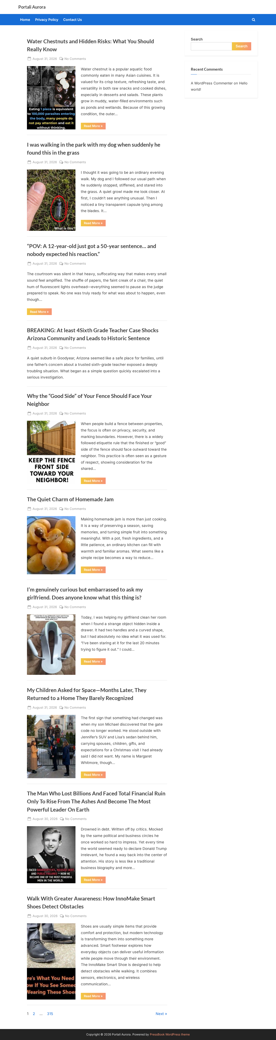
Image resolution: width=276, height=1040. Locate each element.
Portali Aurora (31, 6)
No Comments (75, 59)
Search (197, 39)
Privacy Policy (46, 19)
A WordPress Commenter (212, 83)
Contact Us (72, 19)
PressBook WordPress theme (170, 1034)
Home (25, 19)
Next (160, 1014)
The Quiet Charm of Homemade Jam (70, 499)
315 (50, 1014)
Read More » (95, 126)
